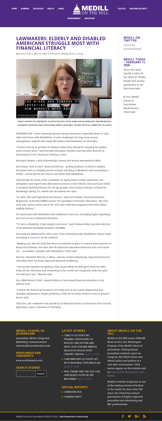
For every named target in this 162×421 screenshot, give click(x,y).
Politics (121, 9)
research (35, 237)
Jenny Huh (25, 53)
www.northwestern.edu (29, 360)
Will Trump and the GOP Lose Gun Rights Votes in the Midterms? (82, 375)
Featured (55, 53)
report (31, 307)
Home (14, 9)
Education (38, 9)
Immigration (68, 53)
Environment (74, 18)
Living (61, 9)
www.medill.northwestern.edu (33, 345)
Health (50, 9)
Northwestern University (74, 416)
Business (25, 9)
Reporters (89, 18)
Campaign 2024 (73, 392)
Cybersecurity (73, 396)
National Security (138, 9)
